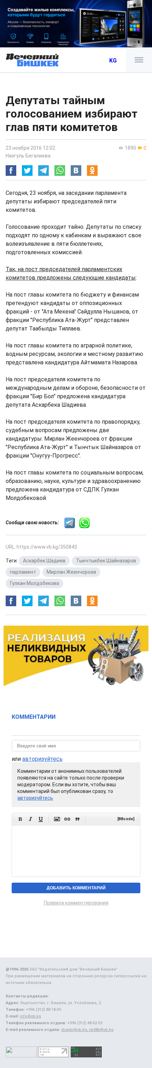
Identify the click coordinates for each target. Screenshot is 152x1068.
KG (113, 60)
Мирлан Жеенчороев (71, 572)
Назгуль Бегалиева (28, 156)
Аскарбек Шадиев (44, 560)
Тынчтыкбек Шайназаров (106, 560)
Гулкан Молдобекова (34, 583)
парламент (23, 572)
